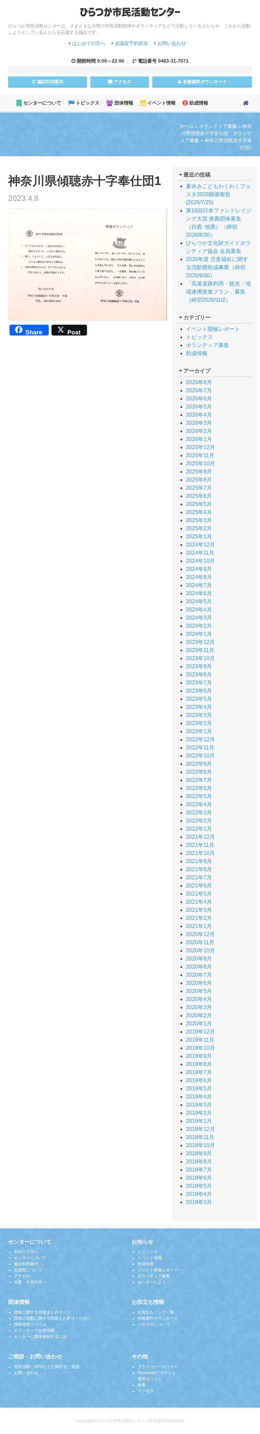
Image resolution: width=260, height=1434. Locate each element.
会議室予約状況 (130, 43)
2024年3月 (199, 618)
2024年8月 (199, 577)
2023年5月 (199, 699)
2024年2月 (199, 626)
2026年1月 (199, 439)
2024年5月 (199, 601)
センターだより (151, 1282)
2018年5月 (199, 1186)
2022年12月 (200, 739)
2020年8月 (199, 967)
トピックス (87, 103)
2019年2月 (199, 1113)
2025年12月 (200, 447)
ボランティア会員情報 (34, 1330)
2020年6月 (199, 983)
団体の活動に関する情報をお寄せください (52, 1318)
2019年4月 (199, 1097)
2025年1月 (199, 536)
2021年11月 (200, 845)
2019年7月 (199, 1072)
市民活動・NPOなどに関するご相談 (47, 1366)
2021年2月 (199, 918)
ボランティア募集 (218, 126)
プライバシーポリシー (157, 1366)
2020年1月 (199, 1023)
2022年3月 (199, 812)
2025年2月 (199, 528)
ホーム (186, 126)
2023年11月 (200, 650)
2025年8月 (199, 480)
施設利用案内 (26, 1264)
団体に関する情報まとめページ (42, 1312)
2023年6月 (199, 691)
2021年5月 (199, 894)
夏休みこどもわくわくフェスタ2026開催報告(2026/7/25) (218, 194)
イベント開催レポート (213, 329)
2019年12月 (200, 1032)
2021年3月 (199, 910)
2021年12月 (200, 837)
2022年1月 (199, 829)
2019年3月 (199, 1105)
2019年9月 (199, 1056)
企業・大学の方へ (30, 1282)
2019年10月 (200, 1048)
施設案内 (49, 81)
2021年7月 (199, 877)
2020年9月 (199, 959)
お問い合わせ (171, 43)
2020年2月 (199, 1015)
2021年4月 (199, 902)
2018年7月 (199, 1170)
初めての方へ (26, 1251)
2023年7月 (199, 683)
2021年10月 (200, 853)
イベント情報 (161, 103)
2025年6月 (199, 496)
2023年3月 (199, 715)
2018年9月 (199, 1153)
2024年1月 (199, 634)
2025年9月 (199, 472)
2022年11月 (200, 747)
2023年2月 (199, 723)
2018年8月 (199, 1161)
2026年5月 (199, 407)
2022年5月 (199, 796)
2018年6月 (199, 1178)
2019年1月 (199, 1121)
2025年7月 (199, 488)
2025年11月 (200, 455)
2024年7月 (199, 585)
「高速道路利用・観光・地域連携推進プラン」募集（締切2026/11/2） (218, 292)
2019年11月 (200, 1040)
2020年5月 (199, 991)
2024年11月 (200, 553)
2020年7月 (199, 975)
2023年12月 (200, 642)
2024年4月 (199, 609)
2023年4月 (199, 707)
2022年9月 (199, 764)
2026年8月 (199, 382)
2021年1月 (199, 926)
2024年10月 (200, 561)
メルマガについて (153, 1324)
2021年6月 (199, 885)
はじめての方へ (88, 43)
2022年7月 (199, 780)
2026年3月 (199, 423)
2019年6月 (199, 1080)
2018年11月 (200, 1137)
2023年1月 (199, 731)
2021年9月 (199, 861)
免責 (141, 1385)
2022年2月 (199, 821)
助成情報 (198, 103)
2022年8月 (199, 772)
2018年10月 (200, 1145)
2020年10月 (200, 950)
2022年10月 (200, 756)
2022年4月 (199, 804)
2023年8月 (199, 674)
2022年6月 (199, 788)
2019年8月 (199, 1064)
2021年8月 (199, 869)
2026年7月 (199, 390)
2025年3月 (199, 520)
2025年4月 (199, 512)
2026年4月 (199, 415)
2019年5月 (199, 1088)
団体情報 (123, 103)
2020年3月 (199, 1007)
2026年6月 (199, 398)
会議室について (28, 1270)
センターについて (41, 103)
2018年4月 (199, 1194)
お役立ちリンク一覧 (155, 1312)
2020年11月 (200, 942)
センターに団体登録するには (40, 1336)
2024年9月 (199, 569)
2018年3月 (199, 1202)
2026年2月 (199, 431)
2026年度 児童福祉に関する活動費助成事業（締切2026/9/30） (217, 267)
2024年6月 (199, 593)
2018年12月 (200, 1129)
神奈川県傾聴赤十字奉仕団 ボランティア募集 (216, 133)
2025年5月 (199, 504)
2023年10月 (200, 658)
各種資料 (204, 81)
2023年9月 (199, 666)
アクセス (121, 81)
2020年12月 (200, 934)
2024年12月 (200, 545)
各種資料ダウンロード (157, 1318)
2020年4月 (199, 999)
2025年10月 (200, 463)
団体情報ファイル (30, 1324)
